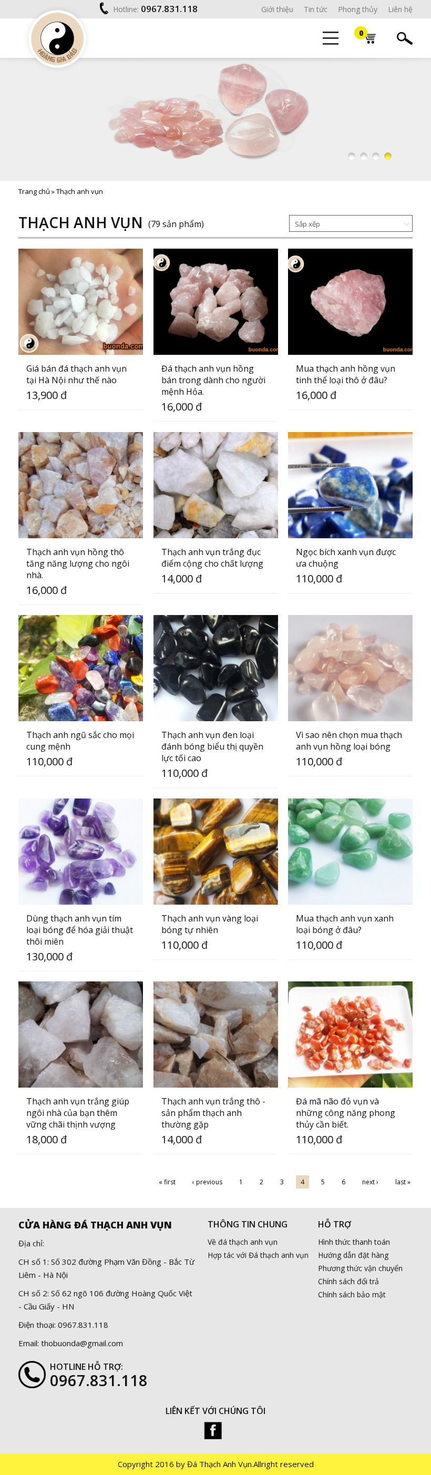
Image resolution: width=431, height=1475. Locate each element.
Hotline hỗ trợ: (86, 1366)
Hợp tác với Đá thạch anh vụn (258, 1255)
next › (370, 1181)
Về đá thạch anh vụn (243, 1242)
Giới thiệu (277, 9)
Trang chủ (34, 191)
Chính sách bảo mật (352, 1294)
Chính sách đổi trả (348, 1281)
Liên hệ (400, 9)
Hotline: (126, 9)
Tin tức (315, 9)
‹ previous (207, 1181)
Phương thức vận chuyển (360, 1268)
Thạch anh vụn (79, 191)
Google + (213, 1430)
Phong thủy (357, 9)
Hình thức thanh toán (354, 1242)
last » (403, 1181)
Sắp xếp (307, 224)
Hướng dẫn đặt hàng (353, 1255)
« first (167, 1181)
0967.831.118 (169, 9)
